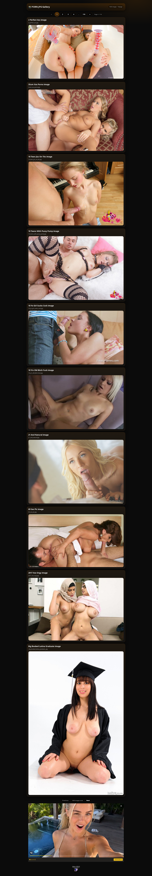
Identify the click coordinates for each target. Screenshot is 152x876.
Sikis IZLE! (76, 867)
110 (84, 14)
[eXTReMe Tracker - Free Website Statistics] (76, 870)
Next (88, 800)
